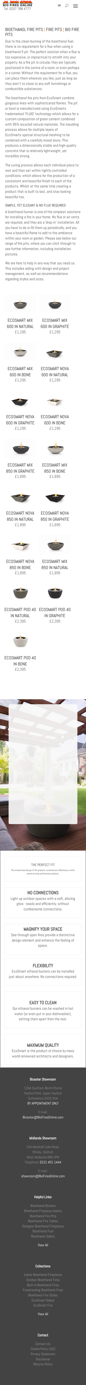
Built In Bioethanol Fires (43, 1285)
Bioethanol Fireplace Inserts (43, 1210)
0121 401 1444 (50, 1162)
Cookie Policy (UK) (43, 1348)
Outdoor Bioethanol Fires (43, 1279)
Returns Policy (43, 1364)
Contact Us (42, 1343)
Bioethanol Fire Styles (43, 1295)
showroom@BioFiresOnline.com (43, 1176)
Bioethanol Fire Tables (43, 1221)
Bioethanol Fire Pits (43, 1216)
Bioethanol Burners (43, 1205)
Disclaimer (43, 1359)
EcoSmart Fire (43, 1305)
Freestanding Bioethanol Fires (43, 1290)
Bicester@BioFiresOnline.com (43, 1117)
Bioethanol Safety (43, 1236)
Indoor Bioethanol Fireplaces (43, 1274)
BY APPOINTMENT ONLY (43, 1103)
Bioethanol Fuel (43, 1231)
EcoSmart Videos (43, 1300)
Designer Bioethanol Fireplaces (43, 1226)
